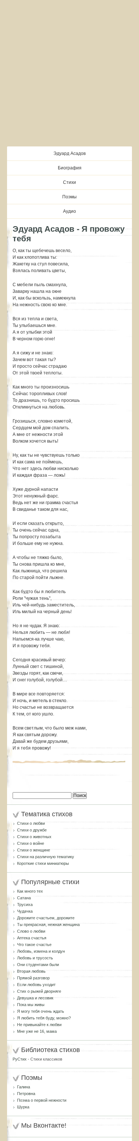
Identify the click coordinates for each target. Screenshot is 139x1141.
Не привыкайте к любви (39, 1024)
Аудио (69, 211)
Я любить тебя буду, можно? (44, 1018)
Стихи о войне (30, 843)
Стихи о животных (34, 836)
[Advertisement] (69, 73)
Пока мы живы (30, 1004)
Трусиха (25, 904)
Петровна (26, 1093)
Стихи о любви (31, 823)
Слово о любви (31, 931)
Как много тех (30, 891)
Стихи (69, 182)
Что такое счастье (34, 944)
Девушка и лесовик (35, 998)
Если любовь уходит (36, 984)
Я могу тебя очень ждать (40, 1011)
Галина (23, 1087)
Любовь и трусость (35, 958)
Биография (70, 168)
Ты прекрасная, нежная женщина (48, 924)
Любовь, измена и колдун (41, 951)
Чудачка (25, 911)
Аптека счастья (31, 938)
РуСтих (20, 1059)
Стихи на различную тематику (45, 856)
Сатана (24, 898)
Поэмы (69, 196)
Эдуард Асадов (69, 153)
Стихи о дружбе (32, 830)
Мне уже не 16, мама (37, 1031)
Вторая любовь (31, 971)
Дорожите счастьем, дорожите (46, 918)
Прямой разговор (33, 978)
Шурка (23, 1107)
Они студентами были (38, 964)
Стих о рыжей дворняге (39, 991)
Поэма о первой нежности (41, 1100)
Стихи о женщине (33, 850)
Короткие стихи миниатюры (43, 863)
